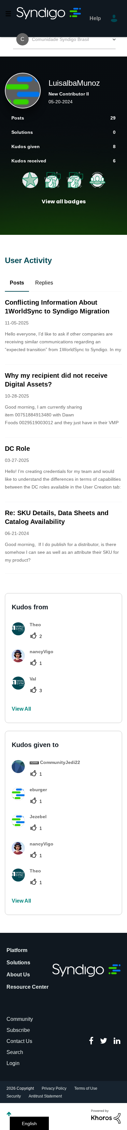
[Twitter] (103, 1041)
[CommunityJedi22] (48, 771)
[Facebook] (91, 1041)
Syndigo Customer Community (49, 18)
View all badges (64, 201)
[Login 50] (97, 180)
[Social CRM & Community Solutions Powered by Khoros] (105, 1116)
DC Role (17, 448)
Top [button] (9, 1114)
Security (14, 1096)
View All (21, 709)
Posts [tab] (17, 283)
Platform (17, 950)
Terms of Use (85, 1088)
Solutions (18, 962)
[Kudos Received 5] (52, 180)
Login (13, 1063)
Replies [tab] (44, 283)
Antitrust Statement (45, 1096)
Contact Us (19, 1041)
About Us (18, 974)
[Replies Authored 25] (30, 180)
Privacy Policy (54, 1088)
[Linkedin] (117, 1041)
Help (95, 18)
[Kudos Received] (75, 180)
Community (20, 1019)
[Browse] (11, 13)
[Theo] (29, 633)
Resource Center (28, 987)
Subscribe (18, 1030)
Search (15, 1052)
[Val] (26, 688)
